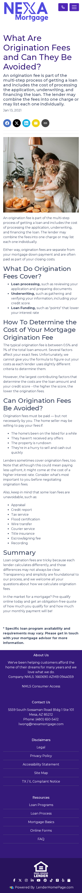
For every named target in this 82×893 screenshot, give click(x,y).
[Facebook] (14, 880)
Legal (41, 747)
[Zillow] (57, 880)
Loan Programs (41, 805)
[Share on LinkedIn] (26, 123)
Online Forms (41, 830)
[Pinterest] (45, 880)
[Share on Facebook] (7, 123)
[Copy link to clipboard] (45, 123)
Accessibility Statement (41, 764)
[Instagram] (26, 880)
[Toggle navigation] (74, 7)
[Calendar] (68, 880)
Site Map (41, 773)
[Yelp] (63, 880)
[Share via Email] (36, 123)
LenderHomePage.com (54, 887)
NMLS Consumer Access (41, 686)
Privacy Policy (41, 756)
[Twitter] (20, 880)
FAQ (41, 839)
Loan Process (41, 813)
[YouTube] (38, 880)
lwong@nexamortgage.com (41, 724)
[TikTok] (51, 880)
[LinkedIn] (32, 880)
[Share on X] (17, 123)
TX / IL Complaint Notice (41, 781)
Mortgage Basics (41, 822)
